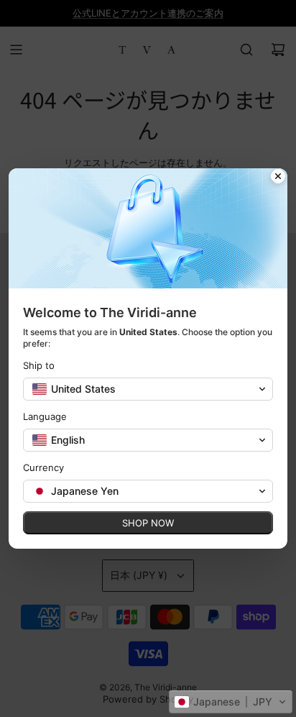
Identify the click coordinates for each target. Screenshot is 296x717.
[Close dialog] (278, 178)
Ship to (39, 365)
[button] (230, 701)
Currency (43, 467)
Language (45, 416)
